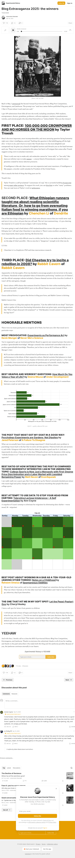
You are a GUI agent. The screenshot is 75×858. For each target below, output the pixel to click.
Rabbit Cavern (49, 264)
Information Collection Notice (37, 822)
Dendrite (61, 213)
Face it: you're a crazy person (13, 786)
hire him (49, 185)
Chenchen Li (39, 213)
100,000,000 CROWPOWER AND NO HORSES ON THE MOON (37, 127)
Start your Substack (32, 849)
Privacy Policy (52, 822)
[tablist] (10, 694)
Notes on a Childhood (44, 580)
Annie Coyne (8, 712)
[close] (56, 788)
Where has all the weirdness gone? (13, 776)
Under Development (57, 376)
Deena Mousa (35, 376)
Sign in (69, 3)
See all (5, 810)
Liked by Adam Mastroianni (14, 714)
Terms (44, 844)
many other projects (16, 185)
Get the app (47, 849)
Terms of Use (47, 820)
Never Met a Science (31, 338)
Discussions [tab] (16, 768)
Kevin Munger (9, 338)
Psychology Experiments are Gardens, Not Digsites (30, 437)
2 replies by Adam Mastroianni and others (20, 749)
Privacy (38, 844)
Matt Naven (31, 477)
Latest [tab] (9, 768)
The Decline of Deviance (11, 773)
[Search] (71, 768)
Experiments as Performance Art (46, 335)
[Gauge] (70, 30)
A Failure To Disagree (33, 440)
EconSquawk (48, 477)
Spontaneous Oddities (35, 582)
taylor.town (36, 188)
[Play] (13, 30)
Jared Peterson (10, 440)
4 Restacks (25, 666)
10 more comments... (6, 758)
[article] (37, 777)
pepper (29, 159)
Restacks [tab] (14, 694)
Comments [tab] (6, 694)
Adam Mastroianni (12, 16)
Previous (9, 680)
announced (16, 103)
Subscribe (61, 3)
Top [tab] (4, 768)
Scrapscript (67, 183)
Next (67, 680)
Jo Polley (7, 731)
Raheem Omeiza (11, 582)
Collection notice (52, 844)
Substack (28, 854)
